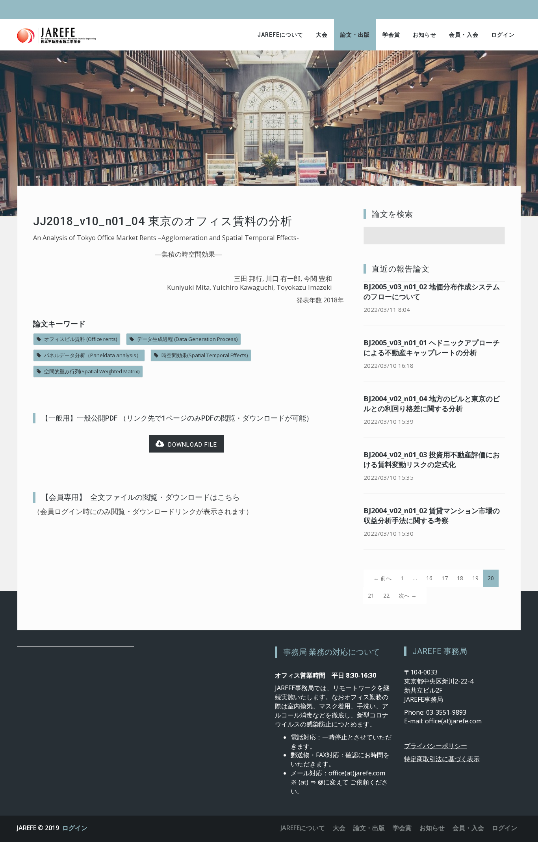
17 (445, 578)
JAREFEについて (280, 35)
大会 (322, 35)
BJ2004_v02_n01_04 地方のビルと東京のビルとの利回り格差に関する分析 (432, 403)
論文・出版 (355, 35)
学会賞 (391, 35)
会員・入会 (464, 35)
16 (429, 578)
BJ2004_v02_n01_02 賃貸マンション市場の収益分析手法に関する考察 (432, 515)
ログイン (503, 35)
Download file (190, 444)
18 (460, 578)
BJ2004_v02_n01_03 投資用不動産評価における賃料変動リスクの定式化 (432, 459)
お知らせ (424, 35)
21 (371, 595)
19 (475, 578)
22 (386, 595)
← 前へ (382, 578)
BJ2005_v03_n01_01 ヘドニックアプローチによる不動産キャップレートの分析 (432, 347)
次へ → (408, 595)
